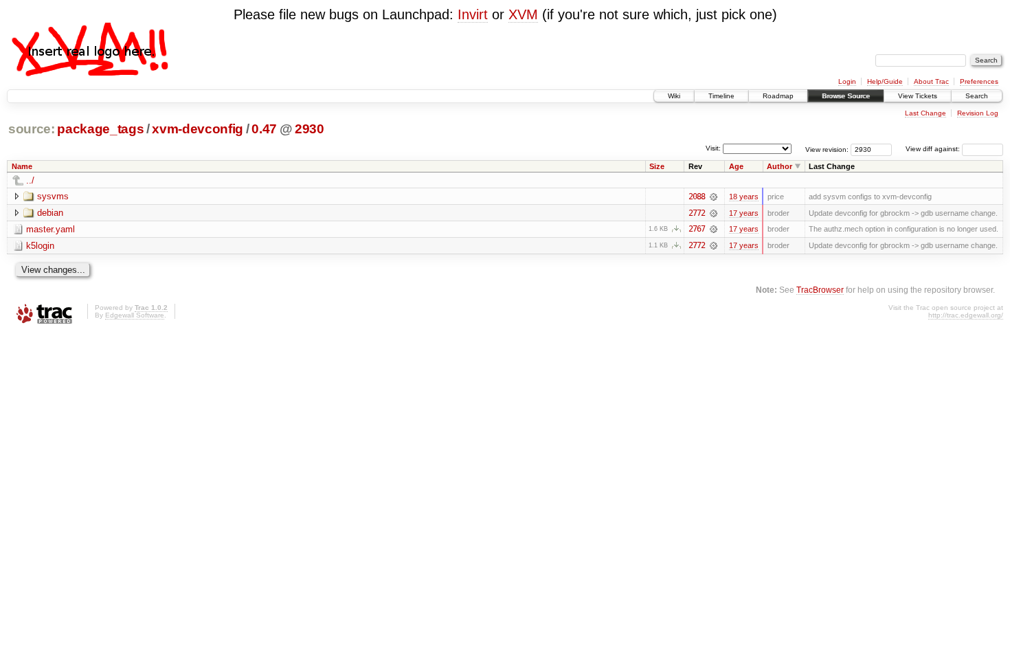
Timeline (721, 96)
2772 (696, 213)
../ (30, 180)
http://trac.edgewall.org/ (965, 315)
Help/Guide (885, 81)
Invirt (473, 14)
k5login (40, 246)
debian (50, 213)
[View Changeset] (713, 196)
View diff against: (934, 149)
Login (847, 81)
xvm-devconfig (197, 129)
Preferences (979, 81)
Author (779, 166)
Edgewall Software (134, 315)
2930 (309, 129)
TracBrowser (820, 289)
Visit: (713, 148)
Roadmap (778, 96)
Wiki (674, 96)
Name (22, 166)
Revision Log (977, 113)
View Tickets (917, 96)
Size (656, 166)
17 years (744, 213)
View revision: (827, 149)
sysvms (53, 196)
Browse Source (846, 96)
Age (736, 166)
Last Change (925, 113)
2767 (696, 229)
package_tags (100, 129)
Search (976, 96)
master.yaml (50, 229)
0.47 (264, 129)
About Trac (931, 81)
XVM (523, 14)
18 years (744, 196)
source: (31, 129)
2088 (696, 196)
